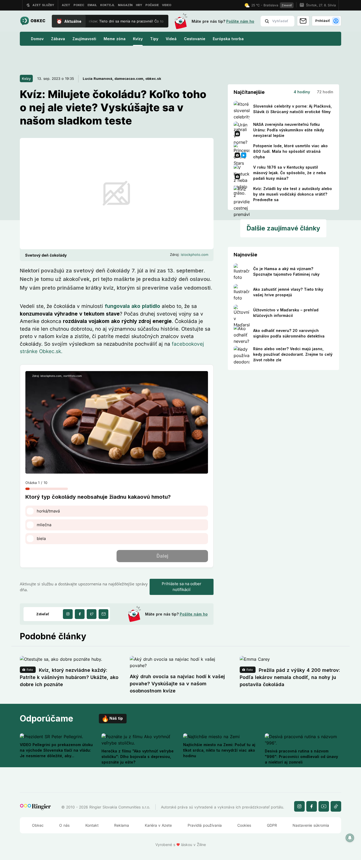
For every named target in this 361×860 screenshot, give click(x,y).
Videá (171, 38)
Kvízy (138, 38)
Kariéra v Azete (158, 825)
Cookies (244, 825)
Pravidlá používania (205, 825)
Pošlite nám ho (240, 21)
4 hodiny (302, 92)
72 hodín (325, 92)
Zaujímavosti (84, 38)
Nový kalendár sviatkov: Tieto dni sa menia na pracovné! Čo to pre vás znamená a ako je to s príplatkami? (141, 21)
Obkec (38, 825)
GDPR (272, 825)
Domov (37, 38)
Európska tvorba (228, 38)
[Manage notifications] (350, 838)
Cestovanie (194, 38)
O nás (64, 825)
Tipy (154, 38)
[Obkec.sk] (32, 21)
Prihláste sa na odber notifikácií (181, 586)
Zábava (58, 38)
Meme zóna (115, 38)
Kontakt (92, 825)
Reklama (121, 825)
